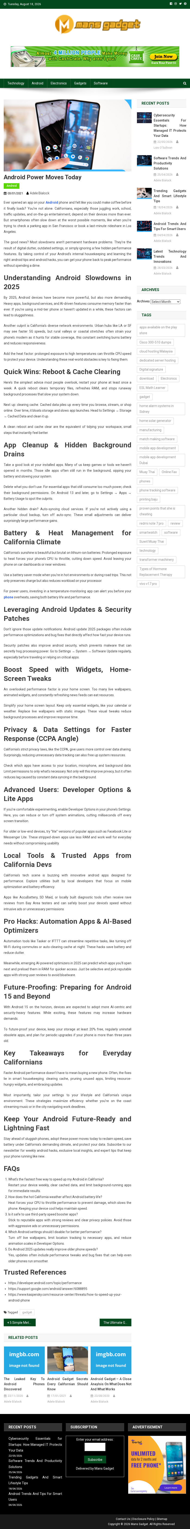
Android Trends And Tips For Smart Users (170, 226)
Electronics (59, 83)
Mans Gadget (104, 1468)
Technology (15, 83)
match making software (157, 439)
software (171, 532)
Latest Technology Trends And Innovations (170, 256)
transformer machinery (156, 559)
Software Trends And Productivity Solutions (170, 163)
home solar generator (155, 421)
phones (144, 481)
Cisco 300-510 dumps (155, 342)
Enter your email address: (95, 1439)
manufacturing (150, 430)
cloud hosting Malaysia (156, 351)
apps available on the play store (158, 330)
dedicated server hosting (157, 360)
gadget (27, 1312)
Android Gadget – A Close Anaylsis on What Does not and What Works (111, 1384)
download (146, 378)
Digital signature (151, 369)
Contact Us (123, 1519)
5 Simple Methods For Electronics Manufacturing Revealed (23, 1322)
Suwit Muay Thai (151, 541)
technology (147, 550)
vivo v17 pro (148, 584)
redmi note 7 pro (151, 523)
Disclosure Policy (143, 1519)
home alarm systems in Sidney (156, 409)
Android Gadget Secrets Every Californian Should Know (67, 1384)
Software (101, 83)
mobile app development (157, 448)
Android (37, 83)
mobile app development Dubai (157, 460)
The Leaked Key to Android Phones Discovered (24, 1384)
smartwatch (148, 532)
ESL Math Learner (152, 388)
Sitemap (162, 1519)
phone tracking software (157, 490)
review (175, 523)
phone (8, 597)
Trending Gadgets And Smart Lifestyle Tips (170, 196)
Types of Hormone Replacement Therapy (155, 572)
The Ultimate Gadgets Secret (117, 1322)
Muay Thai (147, 472)
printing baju (148, 499)
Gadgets (80, 83)
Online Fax (169, 472)
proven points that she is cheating (157, 511)
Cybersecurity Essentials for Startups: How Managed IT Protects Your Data (170, 125)
